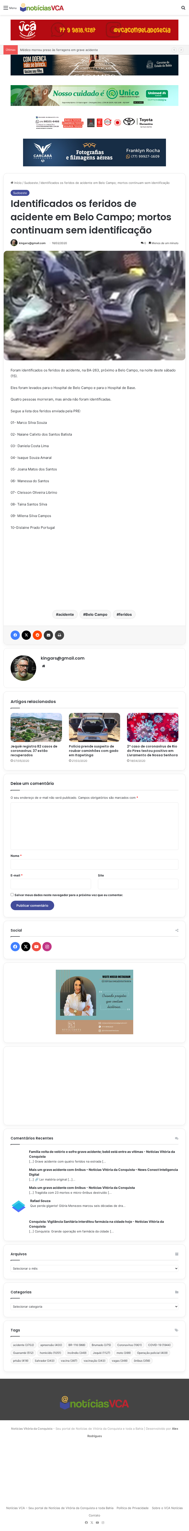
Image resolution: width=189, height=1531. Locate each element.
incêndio (77, 1353)
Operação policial (152, 1353)
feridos (125, 614)
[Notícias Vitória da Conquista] (42, 7)
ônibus (142, 1360)
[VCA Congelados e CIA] (94, 30)
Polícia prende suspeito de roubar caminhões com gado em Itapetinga (93, 750)
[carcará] (94, 152)
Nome (16, 856)
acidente (66, 614)
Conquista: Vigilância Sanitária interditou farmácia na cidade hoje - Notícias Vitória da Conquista (96, 1224)
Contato (94, 1515)
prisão (20, 1360)
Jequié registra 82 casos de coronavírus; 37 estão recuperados (34, 750)
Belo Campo (96, 614)
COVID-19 (159, 1345)
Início (17, 183)
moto (124, 1353)
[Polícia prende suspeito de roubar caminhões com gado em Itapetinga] (94, 727)
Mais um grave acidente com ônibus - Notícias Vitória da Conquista (82, 1188)
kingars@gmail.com (32, 243)
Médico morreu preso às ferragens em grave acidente (59, 50)
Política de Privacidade (133, 1508)
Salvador (44, 1360)
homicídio (50, 1353)
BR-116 (76, 1345)
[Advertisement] (94, 569)
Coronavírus (129, 1345)
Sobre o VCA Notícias (167, 1508)
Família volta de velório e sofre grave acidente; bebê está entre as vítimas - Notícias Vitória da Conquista (102, 1154)
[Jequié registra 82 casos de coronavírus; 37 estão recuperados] (36, 727)
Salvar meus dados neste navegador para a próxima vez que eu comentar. (69, 895)
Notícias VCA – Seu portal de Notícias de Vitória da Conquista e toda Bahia (59, 1508)
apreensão (51, 1345)
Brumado (101, 1345)
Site (101, 875)
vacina (69, 1360)
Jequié (101, 1353)
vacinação (94, 1360)
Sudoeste (31, 183)
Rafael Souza (40, 1201)
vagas (119, 1360)
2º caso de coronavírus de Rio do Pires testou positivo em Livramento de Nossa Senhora (152, 750)
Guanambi (23, 1353)
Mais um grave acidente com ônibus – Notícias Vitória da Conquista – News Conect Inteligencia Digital (103, 1172)
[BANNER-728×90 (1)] (94, 122)
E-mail (17, 875)
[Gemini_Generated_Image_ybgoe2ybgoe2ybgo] (94, 95)
